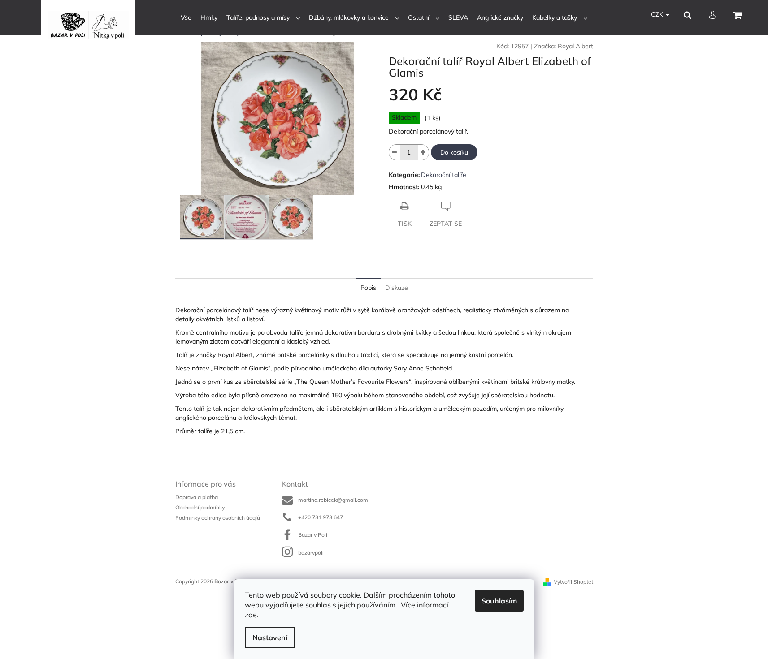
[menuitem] (186, 17)
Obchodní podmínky (200, 507)
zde (251, 614)
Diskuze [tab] (396, 288)
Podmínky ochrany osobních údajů (217, 517)
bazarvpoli (311, 552)
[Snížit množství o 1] (394, 152)
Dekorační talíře (443, 175)
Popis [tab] (368, 288)
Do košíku (454, 152)
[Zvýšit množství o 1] (423, 152)
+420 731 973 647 (320, 517)
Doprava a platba (196, 497)
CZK (658, 14)
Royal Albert (575, 46)
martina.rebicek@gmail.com (333, 499)
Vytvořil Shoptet (573, 581)
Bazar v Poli (312, 534)
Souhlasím (499, 600)
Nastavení (269, 637)
